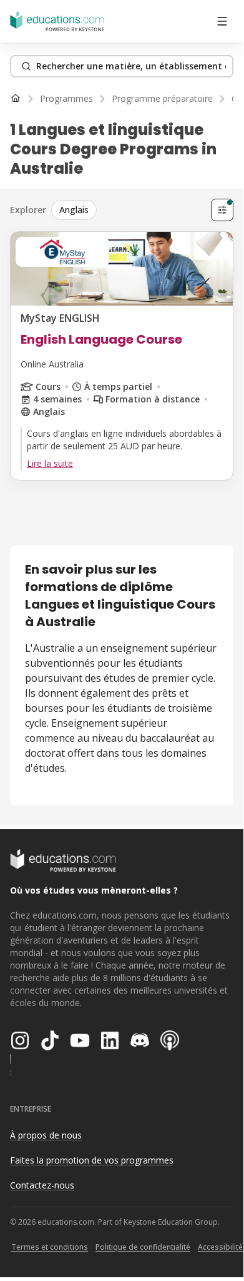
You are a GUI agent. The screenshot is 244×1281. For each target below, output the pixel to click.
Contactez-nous (42, 1185)
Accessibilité (220, 1247)
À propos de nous (46, 1135)
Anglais (74, 210)
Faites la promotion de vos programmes (91, 1160)
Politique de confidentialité (142, 1247)
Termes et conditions (49, 1247)
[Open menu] (222, 21)
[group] (128, 210)
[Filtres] (222, 210)
